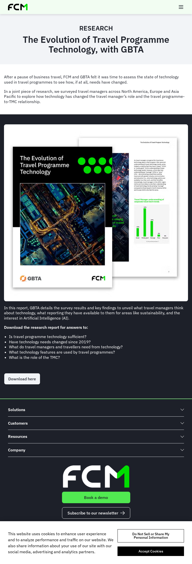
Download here (22, 378)
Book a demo (96, 497)
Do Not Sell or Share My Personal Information (150, 536)
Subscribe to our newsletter (93, 512)
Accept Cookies (150, 551)
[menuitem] (96, 409)
